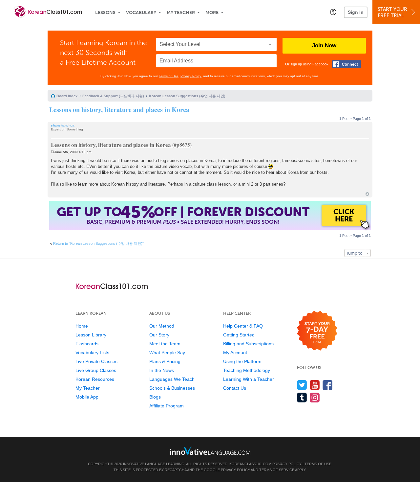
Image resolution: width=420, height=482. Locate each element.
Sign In (356, 12)
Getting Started (239, 334)
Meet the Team (164, 343)
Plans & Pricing (164, 361)
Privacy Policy (190, 76)
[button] (333, 12)
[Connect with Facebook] (346, 64)
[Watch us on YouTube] (315, 385)
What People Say (167, 352)
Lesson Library (90, 334)
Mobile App (86, 397)
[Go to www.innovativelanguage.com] (210, 450)
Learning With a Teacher (248, 379)
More (212, 12)
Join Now (324, 45)
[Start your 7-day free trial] (317, 331)
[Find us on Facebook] (328, 385)
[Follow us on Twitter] (302, 385)
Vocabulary (141, 12)
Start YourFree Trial (392, 12)
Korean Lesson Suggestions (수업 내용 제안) (187, 96)
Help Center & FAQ (243, 326)
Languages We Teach (172, 379)
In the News (161, 370)
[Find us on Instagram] (315, 397)
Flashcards (86, 343)
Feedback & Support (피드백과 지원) (113, 96)
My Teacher (181, 12)
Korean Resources (94, 379)
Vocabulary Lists (92, 352)
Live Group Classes (95, 370)
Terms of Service (276, 470)
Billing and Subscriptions (248, 343)
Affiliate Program (166, 405)
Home (81, 326)
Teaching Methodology (246, 370)
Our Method (161, 326)
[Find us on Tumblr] (302, 397)
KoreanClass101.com (250, 464)
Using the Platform (242, 361)
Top (367, 194)
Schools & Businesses (172, 388)
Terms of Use (168, 76)
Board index (66, 96)
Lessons (105, 12)
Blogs (155, 397)
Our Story (159, 334)
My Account (235, 352)
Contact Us (234, 388)
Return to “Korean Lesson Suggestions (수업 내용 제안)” (98, 243)
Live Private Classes (96, 361)
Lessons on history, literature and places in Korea (119, 109)
